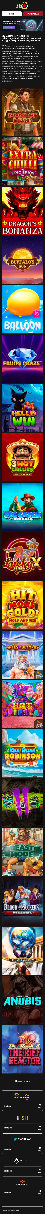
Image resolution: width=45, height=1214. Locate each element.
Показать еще (22, 1081)
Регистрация (33, 14)
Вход (11, 14)
